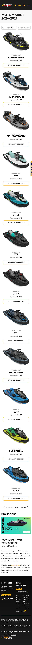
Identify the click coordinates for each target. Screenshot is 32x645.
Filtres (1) (10, 27)
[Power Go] (16, 637)
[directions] (24, 5)
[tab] (19, 589)
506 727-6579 (8, 599)
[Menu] (29, 5)
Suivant (23, 507)
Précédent (9, 507)
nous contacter (15, 565)
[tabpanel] (22, 601)
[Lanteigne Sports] (6, 5)
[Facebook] (25, 611)
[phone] (19, 5)
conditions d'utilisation (22, 626)
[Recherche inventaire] (15, 5)
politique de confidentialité (7, 626)
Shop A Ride (13, 635)
